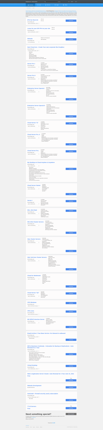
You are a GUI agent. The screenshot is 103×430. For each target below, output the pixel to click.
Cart (68, 1)
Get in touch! (71, 414)
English (72, 1)
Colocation (56, 10)
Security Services (29, 10)
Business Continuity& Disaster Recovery (39, 10)
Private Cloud (61, 10)
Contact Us (34, 417)
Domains (59, 1)
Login (76, 1)
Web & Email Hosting (67, 10)
